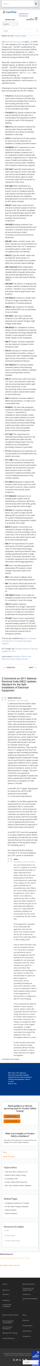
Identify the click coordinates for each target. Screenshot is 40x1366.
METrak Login (10, 20)
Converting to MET (11, 1179)
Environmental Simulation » (7, 1328)
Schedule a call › (11, 1116)
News (7, 1230)
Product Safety (20, 36)
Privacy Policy (9, 1355)
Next (31, 668)
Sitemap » (26, 1320)
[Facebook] (23, 1360)
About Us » (6, 1290)
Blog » (25, 1315)
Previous (10, 668)
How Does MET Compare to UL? (16, 1172)
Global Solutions (10, 1210)
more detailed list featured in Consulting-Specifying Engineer (19, 641)
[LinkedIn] (20, 1360)
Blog (5, 1152)
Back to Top (12, 1084)
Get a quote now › (12, 1121)
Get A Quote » (27, 1331)
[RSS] (14, 1360)
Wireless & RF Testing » (10, 1333)
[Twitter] (17, 1360)
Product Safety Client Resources (16, 1182)
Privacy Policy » (28, 1326)
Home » (5, 1284)
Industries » (6, 1300)
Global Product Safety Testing (15, 1175)
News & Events (9, 1156)
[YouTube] (26, 1360)
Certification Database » (30, 1299)
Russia (18, 1241)
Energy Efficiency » (9, 1338)
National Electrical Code (14, 42)
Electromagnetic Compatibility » (8, 1322)
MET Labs (27, 73)
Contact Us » (27, 1294)
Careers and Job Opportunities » (28, 1289)
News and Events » (29, 1284)
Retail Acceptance (11, 1213)
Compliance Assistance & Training (17, 1203)
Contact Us (30, 20)
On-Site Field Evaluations (7, 1305)
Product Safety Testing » (10, 1316)
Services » (6, 1294)
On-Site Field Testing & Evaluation (17, 1206)
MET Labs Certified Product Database (18, 1185)
